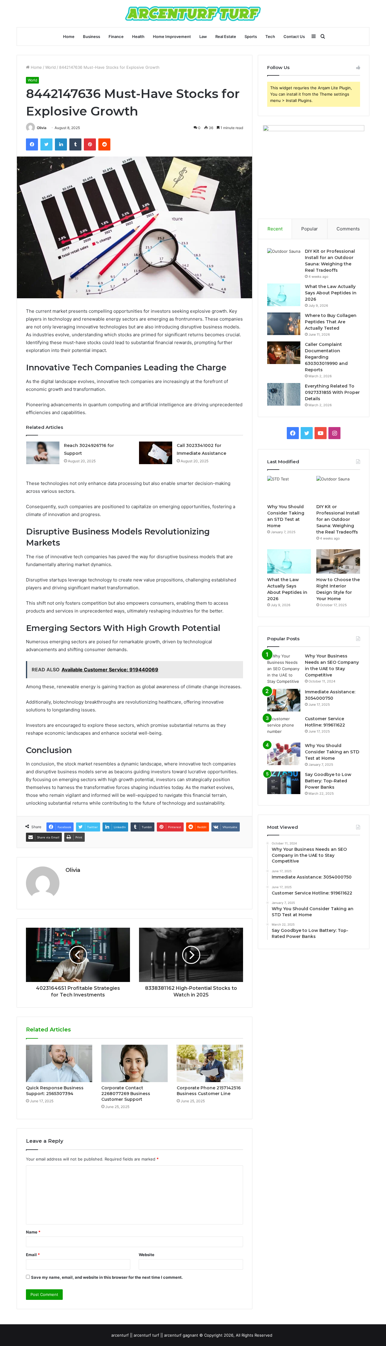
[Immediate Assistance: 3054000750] (283, 700)
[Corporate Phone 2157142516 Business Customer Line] (210, 1063)
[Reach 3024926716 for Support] (42, 453)
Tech (270, 36)
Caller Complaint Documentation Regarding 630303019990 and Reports (326, 357)
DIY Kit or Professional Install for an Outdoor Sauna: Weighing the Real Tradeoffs (337, 519)
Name (33, 1232)
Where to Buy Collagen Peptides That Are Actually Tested (330, 322)
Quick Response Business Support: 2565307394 (55, 1090)
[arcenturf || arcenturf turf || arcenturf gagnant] (193, 13)
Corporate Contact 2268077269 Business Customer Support (125, 1093)
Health (138, 36)
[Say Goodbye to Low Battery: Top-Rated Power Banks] (283, 782)
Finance (116, 36)
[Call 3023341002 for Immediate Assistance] (155, 453)
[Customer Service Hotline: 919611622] (283, 727)
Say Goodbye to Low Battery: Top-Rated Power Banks (328, 781)
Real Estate (225, 36)
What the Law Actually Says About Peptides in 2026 (330, 293)
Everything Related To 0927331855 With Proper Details (332, 392)
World (50, 67)
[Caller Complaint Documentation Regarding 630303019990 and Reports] (283, 352)
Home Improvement (172, 36)
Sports (251, 36)
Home (68, 36)
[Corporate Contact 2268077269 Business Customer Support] (134, 1063)
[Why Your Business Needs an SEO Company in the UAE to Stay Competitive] (283, 669)
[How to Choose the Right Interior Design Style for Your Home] (338, 561)
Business (91, 36)
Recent (275, 229)
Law (203, 36)
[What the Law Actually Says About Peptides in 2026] (283, 294)
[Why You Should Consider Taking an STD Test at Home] (289, 488)
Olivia (41, 127)
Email (33, 1254)
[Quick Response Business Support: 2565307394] (59, 1063)
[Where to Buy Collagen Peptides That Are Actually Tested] (283, 323)
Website (146, 1254)
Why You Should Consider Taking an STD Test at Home (332, 752)
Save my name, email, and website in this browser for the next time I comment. (107, 1277)
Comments (348, 229)
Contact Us (294, 36)
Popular (309, 229)
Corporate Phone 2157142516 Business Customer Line (209, 1090)
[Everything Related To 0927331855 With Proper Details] (283, 394)
